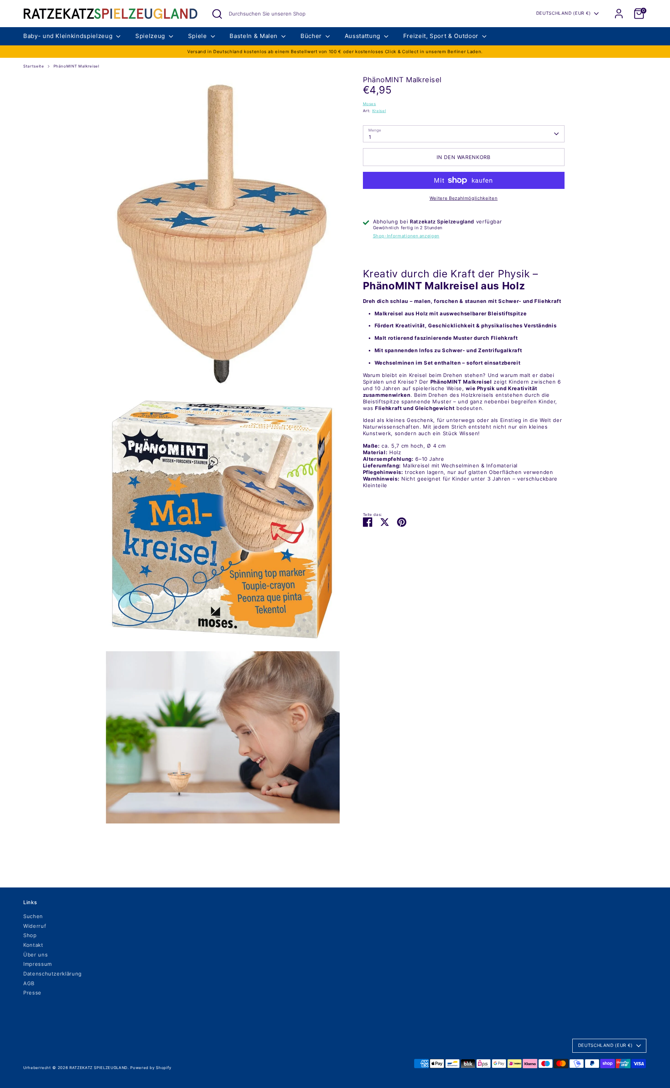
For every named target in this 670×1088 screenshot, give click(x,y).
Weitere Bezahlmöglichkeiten (464, 198)
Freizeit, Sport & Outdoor (441, 36)
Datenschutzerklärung (52, 973)
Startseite (33, 66)
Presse (32, 992)
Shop (30, 935)
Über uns (35, 954)
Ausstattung (363, 36)
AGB (29, 983)
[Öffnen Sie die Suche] (217, 14)
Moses (369, 104)
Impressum (37, 964)
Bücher (312, 36)
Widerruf (34, 926)
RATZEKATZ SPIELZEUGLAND (98, 1068)
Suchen (33, 916)
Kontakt (33, 945)
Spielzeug (151, 36)
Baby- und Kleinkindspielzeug (68, 36)
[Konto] (619, 13)
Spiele (198, 36)
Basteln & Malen (254, 36)
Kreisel (379, 111)
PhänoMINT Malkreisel (76, 66)
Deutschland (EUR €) (563, 13)
